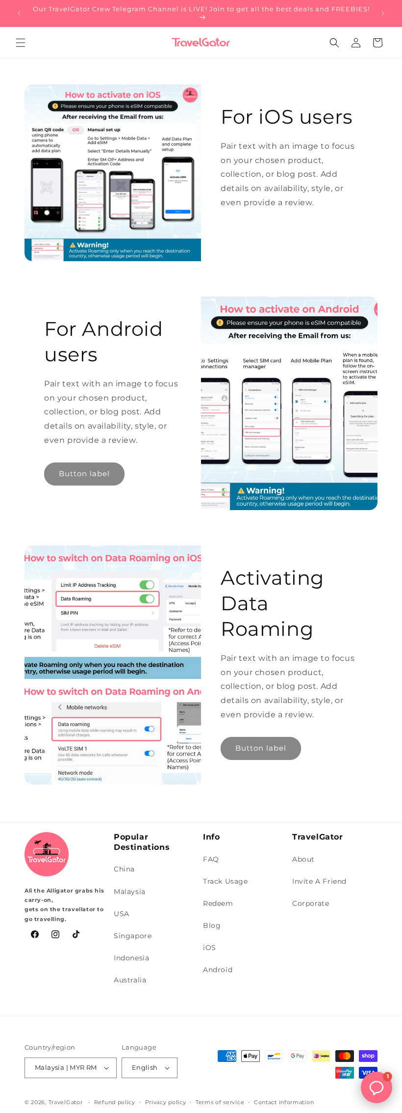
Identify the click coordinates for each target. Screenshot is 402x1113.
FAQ (211, 859)
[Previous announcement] (19, 13)
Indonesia (131, 957)
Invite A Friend (319, 881)
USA (121, 913)
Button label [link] (84, 473)
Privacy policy (165, 1102)
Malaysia (130, 891)
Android (217, 969)
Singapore (132, 935)
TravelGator (66, 1102)
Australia (130, 980)
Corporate (310, 903)
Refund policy (114, 1102)
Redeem (218, 903)
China (124, 869)
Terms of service (220, 1102)
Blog (212, 925)
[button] (20, 43)
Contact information (284, 1102)
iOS (209, 947)
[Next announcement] (383, 13)
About (303, 859)
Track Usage (225, 881)
